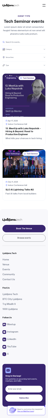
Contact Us (8, 279)
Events (6, 269)
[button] (44, 5)
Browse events (24, 238)
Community (8, 274)
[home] (10, 5)
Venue (5, 265)
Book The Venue (24, 229)
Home (5, 260)
